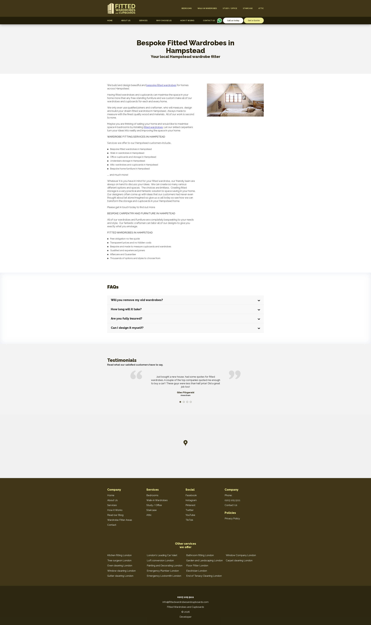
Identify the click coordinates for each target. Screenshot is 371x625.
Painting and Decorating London (164, 565)
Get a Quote (254, 20)
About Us (125, 21)
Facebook (191, 495)
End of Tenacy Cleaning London (204, 575)
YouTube (190, 515)
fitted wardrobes (153, 127)
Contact (111, 524)
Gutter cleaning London (120, 575)
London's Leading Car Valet (162, 555)
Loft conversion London (160, 560)
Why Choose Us (164, 21)
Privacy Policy (232, 518)
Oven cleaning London (119, 565)
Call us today (233, 20)
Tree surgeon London (119, 560)
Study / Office (230, 8)
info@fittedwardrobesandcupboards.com (186, 602)
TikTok (189, 519)
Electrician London (196, 570)
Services (143, 21)
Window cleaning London (121, 570)
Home (109, 21)
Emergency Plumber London (163, 570)
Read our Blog (115, 515)
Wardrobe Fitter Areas (119, 519)
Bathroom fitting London (200, 555)
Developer (186, 616)
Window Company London (241, 555)
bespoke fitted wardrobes (161, 85)
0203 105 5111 (232, 500)
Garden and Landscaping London (204, 560)
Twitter (190, 510)
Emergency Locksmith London (164, 575)
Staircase (248, 8)
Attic (261, 8)
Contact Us (209, 21)
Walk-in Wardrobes (207, 8)
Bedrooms (187, 8)
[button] (185, 443)
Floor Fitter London (197, 565)
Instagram (191, 500)
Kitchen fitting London (119, 555)
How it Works (187, 21)
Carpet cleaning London (239, 560)
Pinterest (190, 505)
